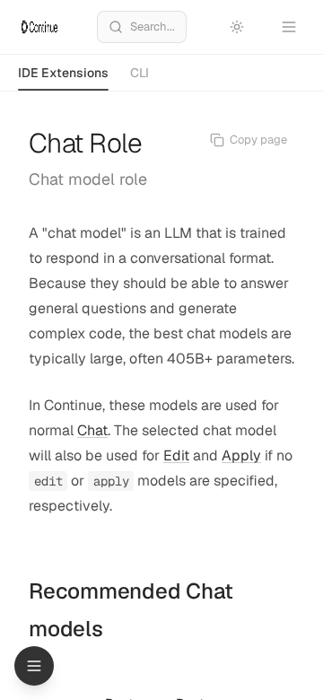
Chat (92, 430)
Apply (241, 455)
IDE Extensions (63, 73)
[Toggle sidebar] (34, 666)
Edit (176, 455)
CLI (139, 73)
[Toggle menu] (289, 27)
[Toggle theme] (237, 27)
